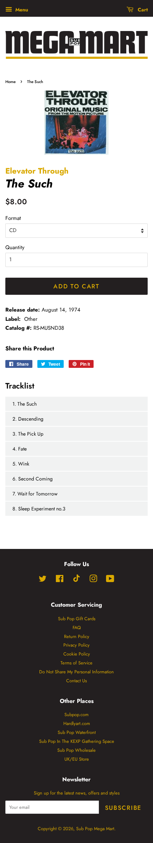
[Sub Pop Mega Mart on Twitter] (43, 580)
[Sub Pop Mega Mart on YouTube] (110, 580)
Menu (21, 9)
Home (10, 81)
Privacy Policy (76, 645)
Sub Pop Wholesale (76, 750)
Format (13, 218)
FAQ (77, 627)
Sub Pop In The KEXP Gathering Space (76, 741)
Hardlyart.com (76, 723)
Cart (142, 9)
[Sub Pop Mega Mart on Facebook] (60, 580)
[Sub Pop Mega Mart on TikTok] (76, 580)
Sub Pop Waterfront (77, 732)
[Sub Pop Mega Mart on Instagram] (93, 580)
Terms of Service (76, 662)
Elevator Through (37, 170)
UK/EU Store (76, 759)
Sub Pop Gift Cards (76, 618)
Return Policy (76, 636)
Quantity (15, 247)
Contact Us (76, 680)
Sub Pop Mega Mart (95, 828)
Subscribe (123, 807)
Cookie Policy (76, 654)
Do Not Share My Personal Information (76, 671)
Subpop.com (76, 714)
